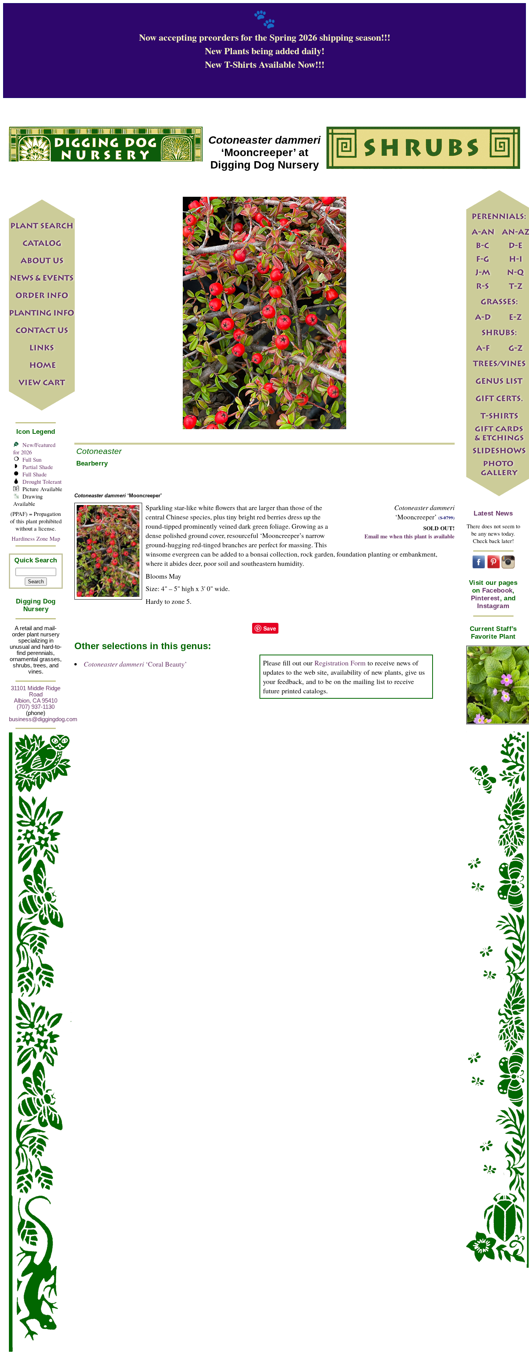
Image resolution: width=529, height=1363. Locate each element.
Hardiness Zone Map (36, 538)
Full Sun (31, 459)
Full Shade (34, 474)
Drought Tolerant (42, 481)
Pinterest (485, 598)
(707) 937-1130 (36, 707)
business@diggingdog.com (43, 719)
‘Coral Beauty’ (135, 664)
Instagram (493, 606)
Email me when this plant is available (409, 536)
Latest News (493, 513)
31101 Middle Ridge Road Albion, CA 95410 (35, 694)
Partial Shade (37, 467)
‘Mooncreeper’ (118, 495)
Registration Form (340, 662)
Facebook (497, 590)
